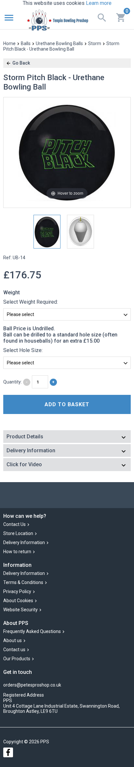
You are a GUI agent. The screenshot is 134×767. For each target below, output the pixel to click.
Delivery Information (24, 542)
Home (9, 43)
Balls (26, 43)
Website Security (20, 609)
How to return (17, 551)
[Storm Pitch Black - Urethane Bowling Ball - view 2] (80, 232)
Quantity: (12, 381)
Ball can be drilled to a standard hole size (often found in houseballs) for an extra (60, 334)
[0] (121, 16)
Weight (11, 292)
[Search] (102, 17)
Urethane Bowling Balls (59, 43)
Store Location (18, 533)
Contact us (14, 649)
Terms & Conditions (23, 582)
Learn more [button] (99, 3)
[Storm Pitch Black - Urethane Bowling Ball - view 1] (47, 232)
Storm (94, 43)
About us (12, 640)
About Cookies (18, 600)
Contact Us (14, 524)
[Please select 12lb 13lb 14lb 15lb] (66, 314)
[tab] (66, 437)
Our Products (16, 658)
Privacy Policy (17, 591)
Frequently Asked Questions (32, 631)
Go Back (21, 63)
